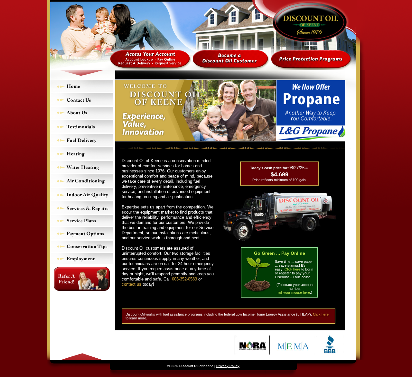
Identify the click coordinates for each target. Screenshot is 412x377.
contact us (131, 284)
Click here (292, 269)
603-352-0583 (184, 279)
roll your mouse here (294, 292)
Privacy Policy (227, 366)
